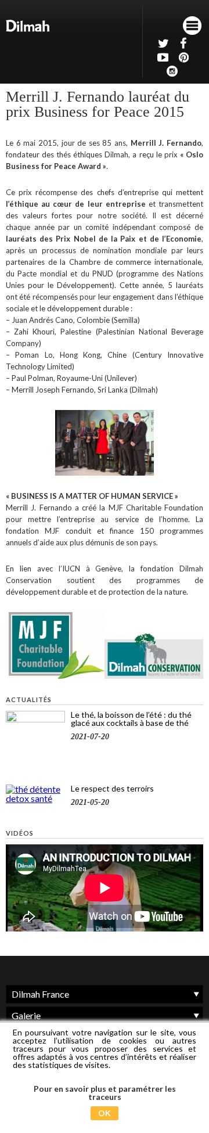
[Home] (28, 26)
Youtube (162, 57)
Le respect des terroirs (112, 788)
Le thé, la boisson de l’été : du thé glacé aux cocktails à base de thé (131, 719)
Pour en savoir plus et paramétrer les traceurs (105, 1093)
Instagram (171, 71)
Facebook (182, 43)
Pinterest (182, 57)
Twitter (162, 43)
